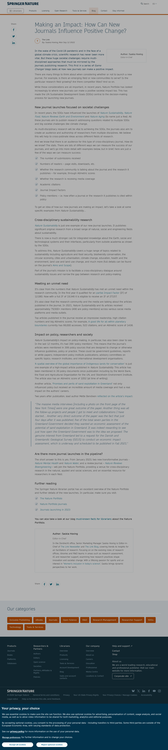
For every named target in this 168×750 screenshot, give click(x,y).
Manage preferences (11, 737)
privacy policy (17, 731)
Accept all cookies (17, 745)
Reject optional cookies (52, 745)
